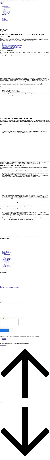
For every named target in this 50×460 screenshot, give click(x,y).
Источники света (7, 254)
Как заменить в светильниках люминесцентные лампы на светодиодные (12, 317)
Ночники (7, 256)
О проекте (4, 338)
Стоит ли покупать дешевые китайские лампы (10, 46)
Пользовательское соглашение (7, 341)
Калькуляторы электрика (6, 252)
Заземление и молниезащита (9, 8)
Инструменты (6, 9)
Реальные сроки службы (6, 43)
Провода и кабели (7, 7)
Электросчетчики (7, 12)
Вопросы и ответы (5, 251)
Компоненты (6, 13)
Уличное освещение (7, 16)
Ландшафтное (8, 258)
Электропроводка (5, 6)
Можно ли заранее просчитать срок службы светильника (11, 47)
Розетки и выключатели (8, 266)
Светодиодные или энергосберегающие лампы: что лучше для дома (11, 302)
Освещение (4, 14)
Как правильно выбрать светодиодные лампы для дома (9, 287)
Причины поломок (5, 44)
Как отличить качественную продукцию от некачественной (12, 45)
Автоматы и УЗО (7, 11)
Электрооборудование (6, 10)
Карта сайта (4, 339)
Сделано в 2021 (3, 345)
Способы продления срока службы (8, 48)
